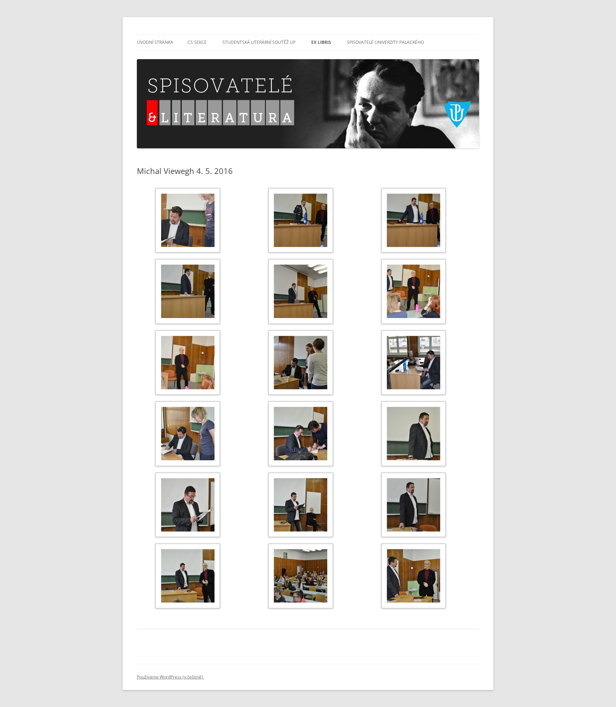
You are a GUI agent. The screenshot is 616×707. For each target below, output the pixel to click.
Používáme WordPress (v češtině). (170, 677)
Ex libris (321, 42)
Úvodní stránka (155, 42)
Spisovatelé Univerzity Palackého (385, 42)
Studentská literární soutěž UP (259, 42)
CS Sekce (197, 42)
